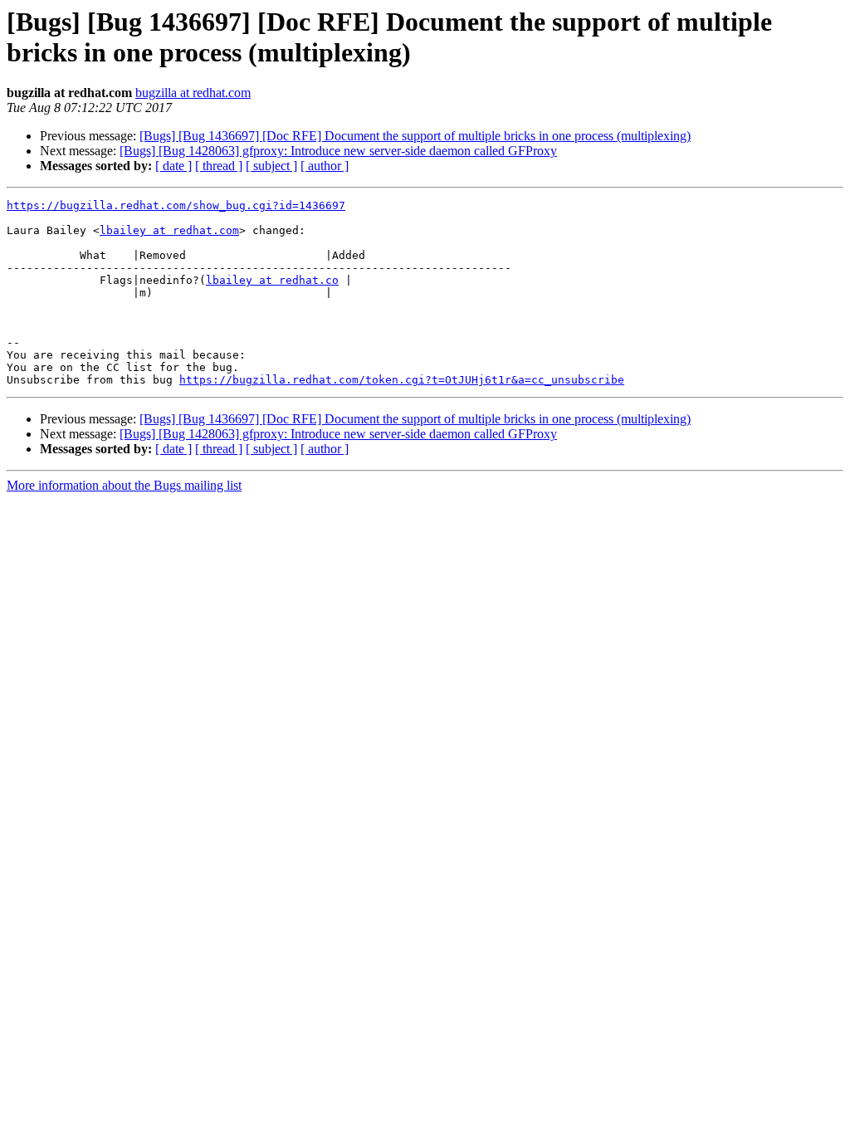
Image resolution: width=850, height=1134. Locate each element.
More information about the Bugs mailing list (124, 485)
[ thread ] (218, 166)
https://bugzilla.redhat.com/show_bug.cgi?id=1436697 (176, 205)
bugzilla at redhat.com (193, 93)
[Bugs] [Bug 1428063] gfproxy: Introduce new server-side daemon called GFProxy (338, 151)
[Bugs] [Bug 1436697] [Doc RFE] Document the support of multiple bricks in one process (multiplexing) (415, 136)
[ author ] (324, 166)
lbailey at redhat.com (169, 230)
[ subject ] (271, 166)
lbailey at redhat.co (272, 280)
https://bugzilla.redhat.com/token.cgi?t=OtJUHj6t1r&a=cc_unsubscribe (401, 380)
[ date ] (173, 166)
